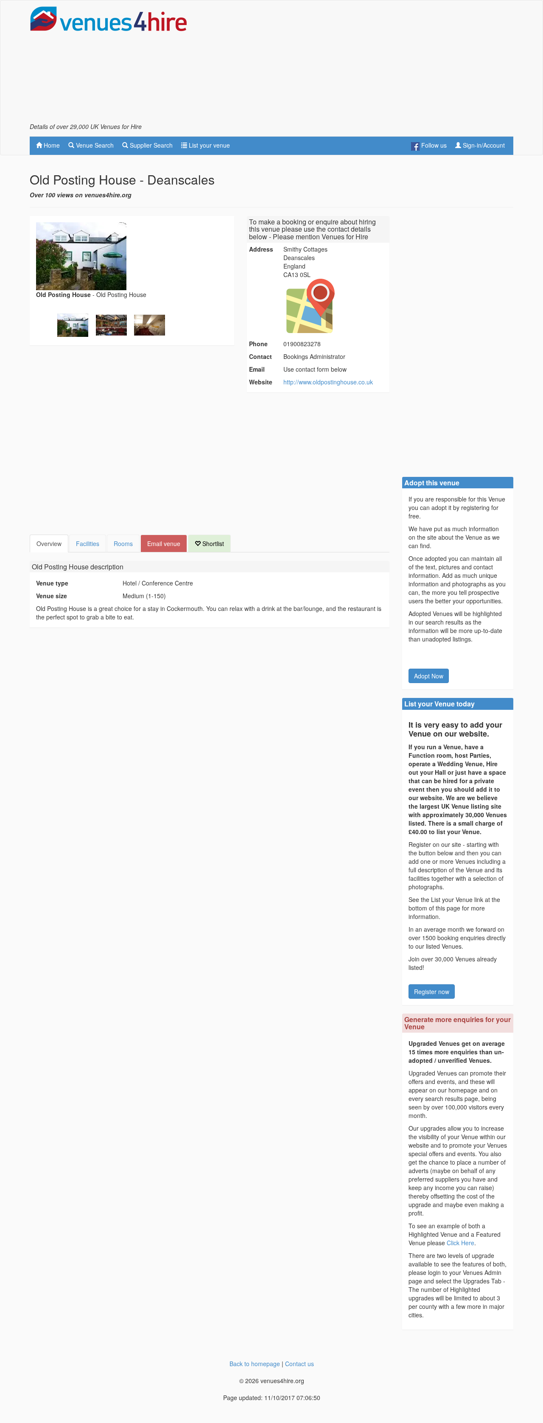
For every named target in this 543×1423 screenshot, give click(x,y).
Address (261, 249)
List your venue (208, 145)
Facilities (87, 543)
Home (51, 145)
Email (257, 369)
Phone (258, 343)
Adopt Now (428, 676)
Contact (260, 356)
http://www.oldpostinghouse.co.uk (328, 382)
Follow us (433, 145)
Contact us (299, 1363)
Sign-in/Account (483, 145)
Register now (431, 991)
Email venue (163, 543)
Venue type (52, 583)
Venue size (51, 595)
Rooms (123, 543)
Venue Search (94, 145)
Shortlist (212, 543)
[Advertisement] (358, 64)
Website (260, 382)
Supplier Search (150, 145)
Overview (49, 543)
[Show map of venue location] (335, 306)
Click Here (460, 1242)
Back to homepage (255, 1363)
